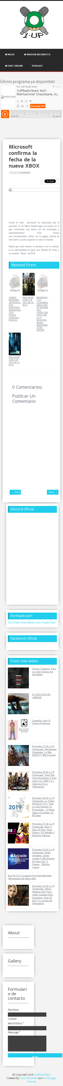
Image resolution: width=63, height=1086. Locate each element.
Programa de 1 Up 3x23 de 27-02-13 (14, 361)
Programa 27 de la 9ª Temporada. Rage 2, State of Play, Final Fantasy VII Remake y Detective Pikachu (43, 830)
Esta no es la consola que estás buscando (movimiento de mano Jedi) (29, 877)
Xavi (10, 622)
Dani (52, 622)
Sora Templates (28, 1078)
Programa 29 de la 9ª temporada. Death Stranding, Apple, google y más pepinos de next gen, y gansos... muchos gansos (43, 858)
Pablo (17, 622)
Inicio (11, 54)
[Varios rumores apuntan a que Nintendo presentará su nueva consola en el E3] (15, 294)
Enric (38, 622)
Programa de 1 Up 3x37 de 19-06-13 (28, 301)
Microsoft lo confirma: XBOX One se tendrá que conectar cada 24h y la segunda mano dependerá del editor (42, 313)
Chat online (15, 65)
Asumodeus (24, 173)
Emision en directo (38, 54)
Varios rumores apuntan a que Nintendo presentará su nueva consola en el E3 (15, 308)
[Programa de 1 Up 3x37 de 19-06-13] (29, 294)
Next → (53, 492)
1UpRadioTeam (42, 1074)
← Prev (15, 492)
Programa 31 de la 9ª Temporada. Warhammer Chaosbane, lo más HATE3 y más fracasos (44, 750)
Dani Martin (27, 622)
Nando (45, 622)
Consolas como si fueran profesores (41, 722)
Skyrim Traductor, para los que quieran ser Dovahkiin (44, 671)
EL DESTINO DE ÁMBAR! (41, 696)
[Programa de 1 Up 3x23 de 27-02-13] (15, 354)
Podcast (37, 65)
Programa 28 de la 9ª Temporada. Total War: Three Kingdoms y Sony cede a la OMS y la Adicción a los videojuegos (44, 779)
